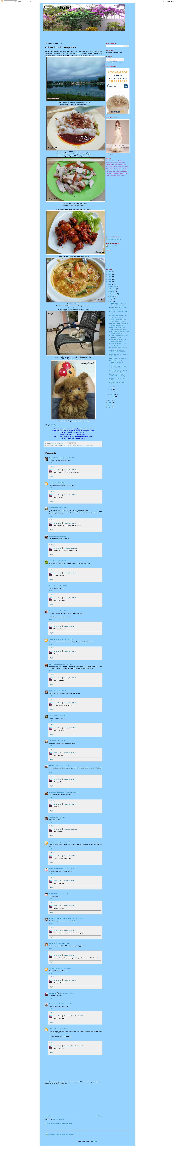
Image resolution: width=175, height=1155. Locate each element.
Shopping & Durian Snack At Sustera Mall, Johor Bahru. (117, 304)
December (113, 286)
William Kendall (54, 1003)
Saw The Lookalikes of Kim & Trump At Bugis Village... (117, 320)
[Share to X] (72, 443)
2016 (109, 402)
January (112, 397)
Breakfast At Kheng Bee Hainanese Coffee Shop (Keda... (117, 362)
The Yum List (53, 968)
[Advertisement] (79, 35)
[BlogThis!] (70, 443)
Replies (53, 466)
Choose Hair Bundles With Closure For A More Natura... (118, 350)
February (112, 394)
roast (81, 445)
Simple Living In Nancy (61, 8)
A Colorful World (54, 639)
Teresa (51, 715)
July (111, 299)
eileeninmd (52, 507)
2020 (109, 279)
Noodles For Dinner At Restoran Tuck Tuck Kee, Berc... (118, 371)
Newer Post (48, 1116)
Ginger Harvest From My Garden (118, 358)
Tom (50, 482)
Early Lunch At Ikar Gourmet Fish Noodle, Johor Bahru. (119, 324)
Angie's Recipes (54, 458)
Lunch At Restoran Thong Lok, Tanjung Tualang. (118, 383)
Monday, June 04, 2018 (70, 470)
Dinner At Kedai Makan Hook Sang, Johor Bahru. (117, 340)
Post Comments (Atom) (59, 1119)
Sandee (51, 610)
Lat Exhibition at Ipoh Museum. (118, 347)
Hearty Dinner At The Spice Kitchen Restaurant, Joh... (117, 328)
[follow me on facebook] (113, 246)
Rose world (52, 842)
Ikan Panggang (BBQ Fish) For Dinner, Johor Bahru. (118, 316)
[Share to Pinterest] (75, 443)
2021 (109, 276)
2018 (109, 284)
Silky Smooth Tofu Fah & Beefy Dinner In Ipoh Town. (118, 367)
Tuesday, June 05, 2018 (66, 1003)
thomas (51, 586)
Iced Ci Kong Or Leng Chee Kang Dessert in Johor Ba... (119, 332)
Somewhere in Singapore (56, 792)
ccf (56, 445)
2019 (109, 281)
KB (50, 817)
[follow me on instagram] (113, 239)
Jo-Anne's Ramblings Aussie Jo (59, 918)
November (113, 289)
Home (73, 1116)
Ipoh (78, 445)
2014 (109, 407)
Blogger (95, 1141)
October (112, 291)
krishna (51, 893)
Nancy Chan (57, 470)
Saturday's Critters (56, 425)
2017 (109, 400)
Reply (50, 463)
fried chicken (73, 445)
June (111, 301)
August (112, 296)
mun (50, 536)
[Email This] (68, 443)
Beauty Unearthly (54, 868)
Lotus (51, 561)
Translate (119, 62)
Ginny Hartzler (53, 664)
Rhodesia (52, 765)
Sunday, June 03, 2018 (66, 639)
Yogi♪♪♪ (51, 691)
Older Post (99, 1116)
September (113, 294)
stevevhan (52, 943)
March (112, 392)
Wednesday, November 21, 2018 (73, 1015)
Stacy (50, 1028)
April (111, 389)
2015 (109, 405)
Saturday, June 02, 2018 (67, 458)
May (111, 387)
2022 (109, 274)
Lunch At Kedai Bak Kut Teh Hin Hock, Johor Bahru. (118, 336)
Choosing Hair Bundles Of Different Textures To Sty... (117, 375)
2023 (109, 271)
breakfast (51, 445)
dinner (59, 445)
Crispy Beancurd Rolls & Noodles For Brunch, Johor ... (118, 308)
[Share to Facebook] (73, 443)
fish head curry (65, 445)
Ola (50, 740)
